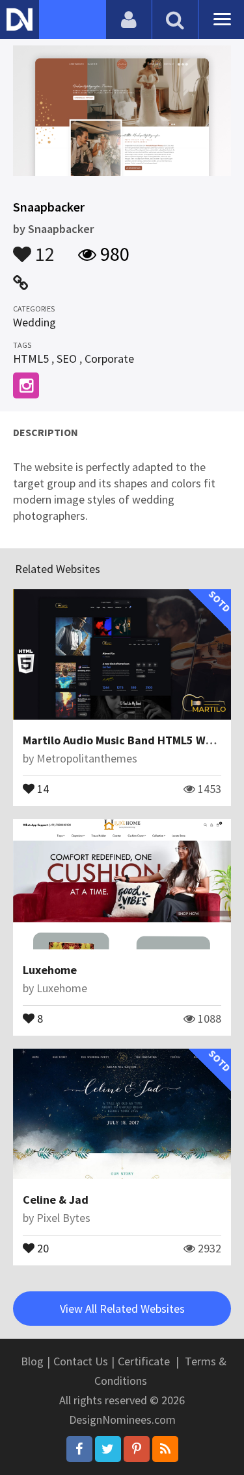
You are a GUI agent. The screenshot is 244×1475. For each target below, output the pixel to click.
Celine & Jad (55, 1199)
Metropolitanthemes (86, 758)
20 (41, 1247)
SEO (67, 358)
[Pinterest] (137, 1449)
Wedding (34, 322)
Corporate (109, 358)
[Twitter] (108, 1449)
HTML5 (31, 358)
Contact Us (80, 1361)
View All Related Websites (122, 1308)
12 (43, 247)
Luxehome (50, 969)
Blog (32, 1361)
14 (41, 787)
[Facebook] (79, 1449)
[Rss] (165, 1449)
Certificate (144, 1361)
